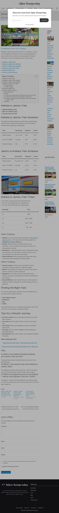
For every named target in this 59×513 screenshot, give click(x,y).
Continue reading (29, 24)
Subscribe (44, 20)
